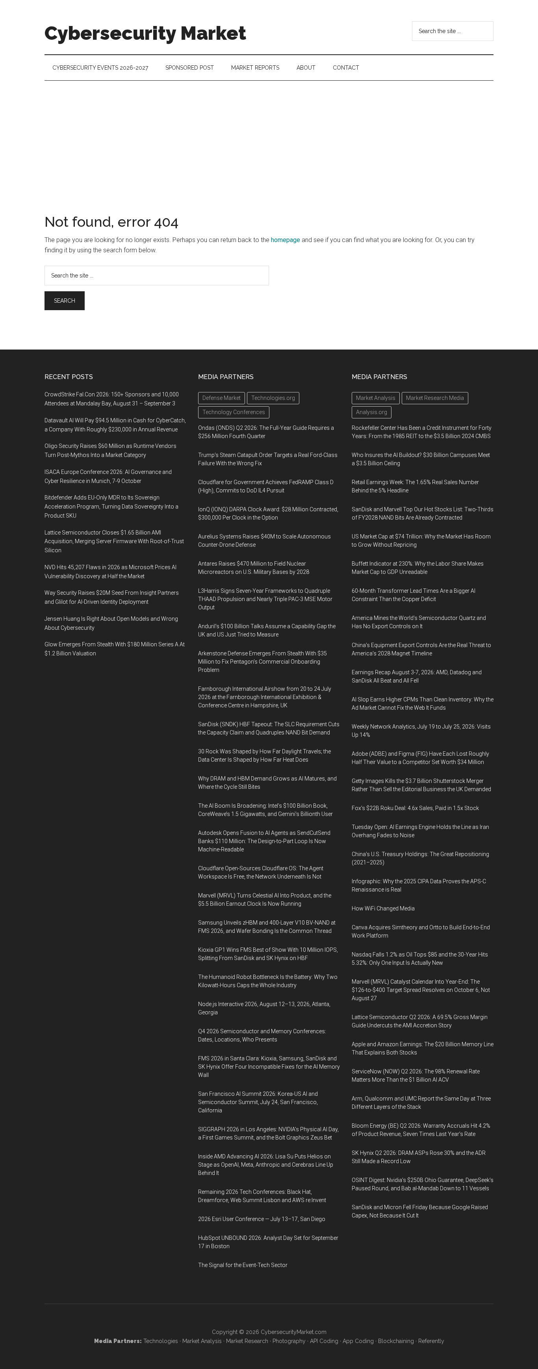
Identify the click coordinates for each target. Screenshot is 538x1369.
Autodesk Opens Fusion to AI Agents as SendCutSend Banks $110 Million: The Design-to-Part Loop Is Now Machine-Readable (264, 841)
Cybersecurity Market (145, 33)
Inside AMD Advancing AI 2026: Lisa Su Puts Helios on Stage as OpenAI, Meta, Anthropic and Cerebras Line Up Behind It (265, 1164)
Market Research (247, 1341)
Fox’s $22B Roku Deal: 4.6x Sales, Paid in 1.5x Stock (415, 808)
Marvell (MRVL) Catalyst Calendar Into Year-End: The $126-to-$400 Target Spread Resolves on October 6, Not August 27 (421, 990)
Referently (431, 1341)
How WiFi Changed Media (383, 908)
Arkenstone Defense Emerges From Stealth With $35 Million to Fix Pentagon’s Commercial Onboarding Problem (262, 661)
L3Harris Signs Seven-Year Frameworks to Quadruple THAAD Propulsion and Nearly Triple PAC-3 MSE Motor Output (265, 599)
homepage (285, 240)
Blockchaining (396, 1341)
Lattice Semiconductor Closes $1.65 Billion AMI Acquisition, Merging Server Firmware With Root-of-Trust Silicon (114, 541)
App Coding (358, 1341)
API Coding (324, 1341)
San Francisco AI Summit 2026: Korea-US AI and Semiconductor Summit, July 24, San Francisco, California (258, 1102)
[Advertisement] (269, 140)
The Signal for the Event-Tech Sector (243, 1265)
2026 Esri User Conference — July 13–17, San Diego (261, 1219)
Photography (289, 1341)
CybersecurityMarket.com (294, 1332)
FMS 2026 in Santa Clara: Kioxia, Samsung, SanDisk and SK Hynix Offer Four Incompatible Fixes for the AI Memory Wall (269, 1066)
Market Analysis (202, 1341)
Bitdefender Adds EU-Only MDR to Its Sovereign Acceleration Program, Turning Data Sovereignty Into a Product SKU (111, 506)
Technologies (160, 1341)
